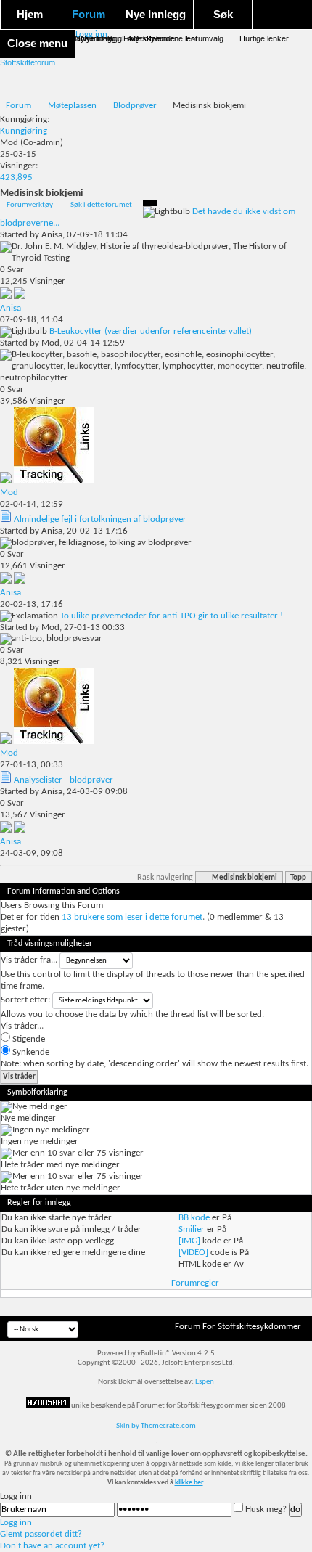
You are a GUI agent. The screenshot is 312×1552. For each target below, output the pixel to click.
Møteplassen (72, 105)
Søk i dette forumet (101, 205)
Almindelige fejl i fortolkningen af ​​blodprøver (100, 519)
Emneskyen (143, 38)
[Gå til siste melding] (7, 296)
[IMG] (189, 1241)
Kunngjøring (23, 131)
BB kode (194, 1217)
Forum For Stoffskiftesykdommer (238, 1326)
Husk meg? (266, 1509)
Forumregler (195, 1283)
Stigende (27, 1039)
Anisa (51, 235)
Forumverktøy (30, 205)
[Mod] (54, 481)
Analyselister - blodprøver (63, 780)
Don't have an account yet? (52, 1546)
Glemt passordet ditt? (41, 1534)
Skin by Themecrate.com (156, 1426)
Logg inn (16, 1522)
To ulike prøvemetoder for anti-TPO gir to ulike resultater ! (171, 616)
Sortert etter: (25, 1000)
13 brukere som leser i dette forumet (132, 917)
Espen (204, 1382)
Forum (88, 14)
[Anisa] (19, 296)
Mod (9, 142)
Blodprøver (135, 105)
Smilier (191, 1229)
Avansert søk (91, 38)
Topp (298, 878)
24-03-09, (31, 853)
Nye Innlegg (156, 14)
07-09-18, (31, 319)
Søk (223, 14)
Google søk (38, 38)
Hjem (30, 14)
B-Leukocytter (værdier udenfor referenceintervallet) (150, 331)
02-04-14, (31, 504)
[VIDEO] (193, 1252)
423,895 (16, 177)
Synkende (29, 1052)
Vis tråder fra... (29, 960)
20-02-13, (31, 604)
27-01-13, (31, 764)
